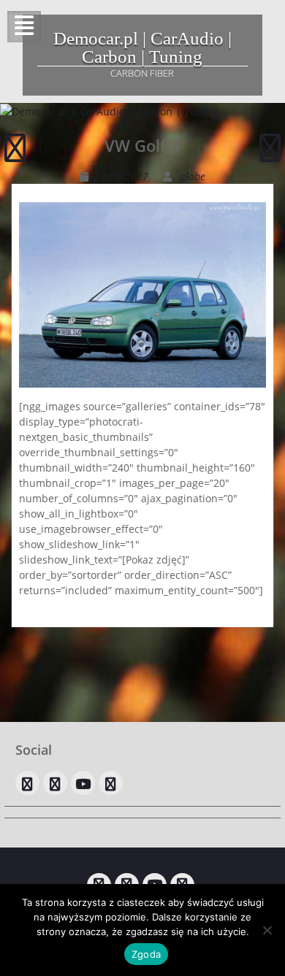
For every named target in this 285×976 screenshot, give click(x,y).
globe (192, 176)
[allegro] (55, 783)
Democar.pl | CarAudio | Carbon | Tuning (142, 47)
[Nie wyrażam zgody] (266, 930)
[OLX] (27, 783)
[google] (111, 783)
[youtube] (83, 783)
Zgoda (146, 954)
